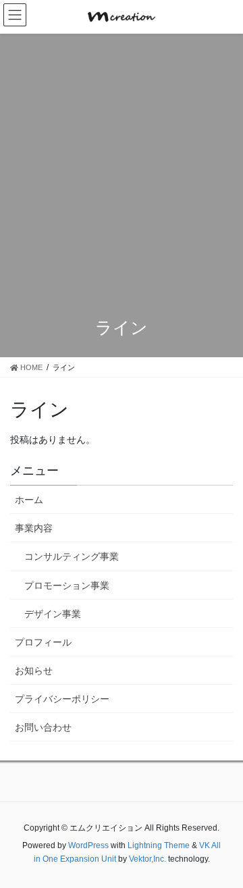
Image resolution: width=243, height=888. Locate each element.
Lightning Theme (159, 845)
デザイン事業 (52, 613)
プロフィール (43, 642)
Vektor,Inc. (147, 859)
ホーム (29, 499)
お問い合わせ (43, 727)
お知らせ (34, 670)
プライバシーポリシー (62, 699)
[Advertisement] (121, 178)
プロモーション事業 (66, 585)
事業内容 (34, 528)
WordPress (88, 845)
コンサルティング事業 (71, 556)
